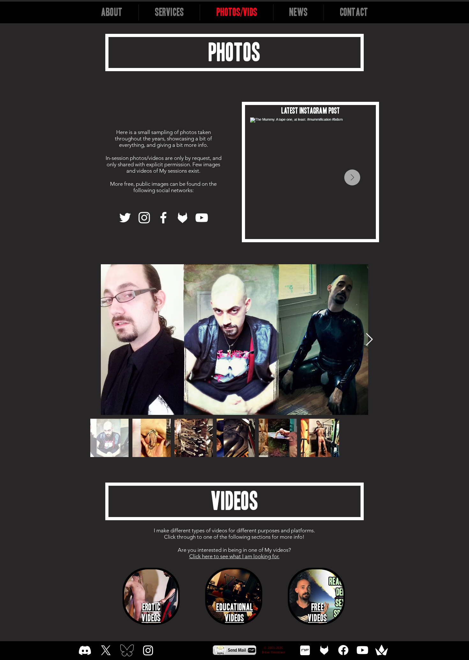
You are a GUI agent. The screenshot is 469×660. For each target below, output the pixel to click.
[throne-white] (381, 650)
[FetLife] (182, 217)
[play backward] (130, 596)
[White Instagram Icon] (148, 650)
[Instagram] (144, 217)
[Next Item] (352, 177)
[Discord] (85, 650)
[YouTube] (201, 217)
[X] (106, 650)
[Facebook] (163, 217)
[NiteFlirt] (305, 650)
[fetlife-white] (324, 650)
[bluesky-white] (127, 650)
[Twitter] (125, 217)
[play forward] (338, 596)
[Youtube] (362, 650)
